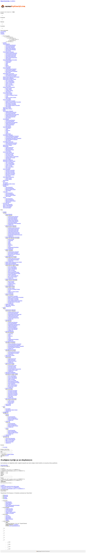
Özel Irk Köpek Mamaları (11, 49)
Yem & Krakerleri (9, 187)
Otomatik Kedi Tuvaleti (10, 157)
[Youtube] (5, 498)
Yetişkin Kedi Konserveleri (11, 112)
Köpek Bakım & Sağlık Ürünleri (9, 79)
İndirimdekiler (8, 517)
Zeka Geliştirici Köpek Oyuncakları (13, 105)
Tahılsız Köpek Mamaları (11, 48)
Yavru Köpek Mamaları (10, 46)
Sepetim (7, 520)
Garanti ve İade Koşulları (11, 512)
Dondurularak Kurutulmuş (13, 247)
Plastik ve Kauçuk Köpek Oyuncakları (13, 101)
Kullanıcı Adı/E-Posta (5, 449)
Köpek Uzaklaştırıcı (12, 274)
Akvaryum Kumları (7, 207)
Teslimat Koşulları (9, 508)
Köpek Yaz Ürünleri (7, 107)
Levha (7, 96)
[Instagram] (5, 495)
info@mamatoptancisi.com (14, 525)
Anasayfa (7, 515)
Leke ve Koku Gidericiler (13, 275)
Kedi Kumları (5, 146)
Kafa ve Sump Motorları (8, 205)
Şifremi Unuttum (10, 454)
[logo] (13, 10)
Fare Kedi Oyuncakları (10, 172)
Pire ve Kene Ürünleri (12, 276)
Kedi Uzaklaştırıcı (11, 383)
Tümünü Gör (10, 224)
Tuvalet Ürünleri (9, 94)
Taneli (7, 63)
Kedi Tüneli (10, 396)
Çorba (7, 131)
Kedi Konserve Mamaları (8, 111)
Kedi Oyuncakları (6, 169)
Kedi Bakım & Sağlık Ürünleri (9, 161)
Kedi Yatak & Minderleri (8, 159)
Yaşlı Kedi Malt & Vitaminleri (11, 139)
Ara (13, 12)
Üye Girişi (5, 447)
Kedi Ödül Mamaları (7, 126)
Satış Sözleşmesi (9, 510)
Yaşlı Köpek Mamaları (12, 222)
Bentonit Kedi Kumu (10, 149)
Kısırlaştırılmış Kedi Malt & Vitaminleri (13, 138)
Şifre (1, 451)
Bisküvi (7, 65)
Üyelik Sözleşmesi (9, 509)
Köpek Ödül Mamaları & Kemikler (10, 59)
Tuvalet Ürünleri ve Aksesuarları (12, 156)
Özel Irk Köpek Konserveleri (14, 233)
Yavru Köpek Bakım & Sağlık (14, 273)
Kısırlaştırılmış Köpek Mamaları (14, 223)
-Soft (37, 551)
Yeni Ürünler (8, 516)
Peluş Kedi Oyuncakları (10, 173)
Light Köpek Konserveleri (11, 55)
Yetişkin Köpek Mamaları (11, 45)
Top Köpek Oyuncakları (10, 100)
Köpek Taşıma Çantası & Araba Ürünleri (11, 76)
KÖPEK (4, 42)
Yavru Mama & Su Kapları (11, 75)
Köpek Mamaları (6, 43)
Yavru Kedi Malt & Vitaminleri (12, 137)
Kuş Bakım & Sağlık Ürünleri (9, 183)
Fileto (7, 64)
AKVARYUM (6, 203)
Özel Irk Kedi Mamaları (13, 328)
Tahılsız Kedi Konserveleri (11, 115)
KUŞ (4, 181)
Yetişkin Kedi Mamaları (10, 120)
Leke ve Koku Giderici (12, 384)
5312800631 (15, 524)
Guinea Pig (5, 191)
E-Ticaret (39, 551)
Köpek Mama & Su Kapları (8, 73)
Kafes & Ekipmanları (10, 188)
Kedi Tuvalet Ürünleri (7, 152)
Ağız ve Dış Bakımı (9, 80)
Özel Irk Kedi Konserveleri (13, 317)
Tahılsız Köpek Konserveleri (11, 57)
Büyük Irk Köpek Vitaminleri (11, 71)
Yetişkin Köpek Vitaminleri (11, 68)
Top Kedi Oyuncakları (10, 171)
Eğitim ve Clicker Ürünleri (11, 97)
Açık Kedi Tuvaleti (9, 154)
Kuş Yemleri (5, 182)
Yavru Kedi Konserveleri (10, 113)
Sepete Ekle (3, 481)
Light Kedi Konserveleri (10, 116)
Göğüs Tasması (9, 89)
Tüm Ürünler (8, 50)
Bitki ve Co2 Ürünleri (7, 206)
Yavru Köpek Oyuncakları (11, 104)
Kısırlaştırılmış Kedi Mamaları (12, 122)
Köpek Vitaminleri (6, 67)
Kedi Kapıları (5, 180)
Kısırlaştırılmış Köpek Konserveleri (15, 234)
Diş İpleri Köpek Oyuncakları (14, 301)
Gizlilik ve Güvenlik (10, 513)
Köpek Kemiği (8, 61)
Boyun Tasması (9, 88)
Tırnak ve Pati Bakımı (10, 82)
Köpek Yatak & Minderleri (8, 78)
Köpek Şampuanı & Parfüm (13, 272)
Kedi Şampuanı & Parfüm (13, 381)
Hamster (4, 186)
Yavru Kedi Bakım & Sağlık (13, 382)
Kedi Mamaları (6, 119)
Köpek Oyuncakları (7, 99)
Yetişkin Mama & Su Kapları (11, 74)
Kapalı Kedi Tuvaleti (10, 153)
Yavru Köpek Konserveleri (11, 54)
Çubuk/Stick (8, 62)
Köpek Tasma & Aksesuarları (9, 87)
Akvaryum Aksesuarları (7, 204)
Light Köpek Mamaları (10, 47)
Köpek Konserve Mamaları (8, 51)
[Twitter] (5, 497)
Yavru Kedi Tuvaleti (10, 155)
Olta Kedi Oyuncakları (10, 170)
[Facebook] (5, 496)
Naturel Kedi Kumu (9, 147)
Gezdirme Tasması (9, 90)
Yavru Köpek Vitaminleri (11, 70)
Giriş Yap (2, 455)
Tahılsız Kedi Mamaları (10, 123)
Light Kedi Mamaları (10, 124)
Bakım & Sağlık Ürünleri (11, 189)
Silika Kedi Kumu (9, 148)
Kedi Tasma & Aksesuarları (8, 177)
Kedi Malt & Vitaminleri (8, 134)
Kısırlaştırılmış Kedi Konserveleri (12, 114)
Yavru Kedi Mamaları (10, 121)
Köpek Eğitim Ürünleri (7, 92)
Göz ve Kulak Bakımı (10, 81)
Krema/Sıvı (8, 130)
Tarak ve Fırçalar (9, 83)
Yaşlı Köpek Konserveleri (11, 56)
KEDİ (4, 109)
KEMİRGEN (5, 184)
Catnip (7, 132)
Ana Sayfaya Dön (4, 465)
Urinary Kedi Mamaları (12, 329)
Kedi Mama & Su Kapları (8, 141)
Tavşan (4, 197)
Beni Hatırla (4, 454)
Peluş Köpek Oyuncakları (11, 103)
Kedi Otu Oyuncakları (10, 174)
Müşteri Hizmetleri (9, 518)
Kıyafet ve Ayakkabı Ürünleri (11, 95)
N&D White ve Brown (7, 108)
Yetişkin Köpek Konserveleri (11, 53)
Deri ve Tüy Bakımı (10, 84)
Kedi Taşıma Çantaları (7, 145)
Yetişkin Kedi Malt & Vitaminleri (12, 136)
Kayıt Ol (7, 455)
